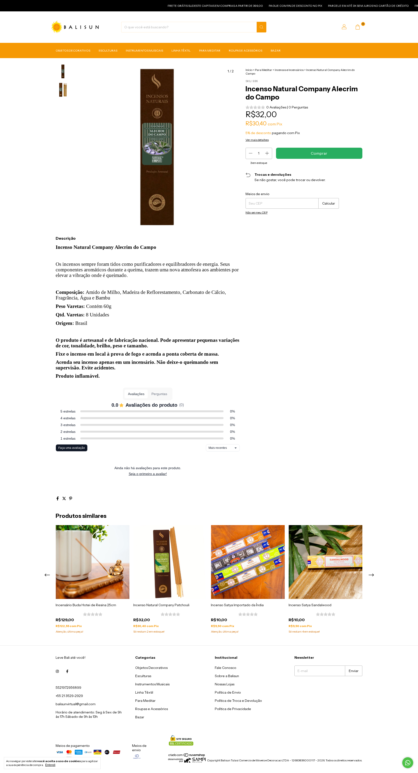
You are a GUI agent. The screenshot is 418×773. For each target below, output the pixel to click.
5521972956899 (68, 687)
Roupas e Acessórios (245, 50)
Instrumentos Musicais (144, 50)
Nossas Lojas (224, 684)
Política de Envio (228, 692)
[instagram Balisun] (57, 671)
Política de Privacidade (233, 709)
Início (249, 70)
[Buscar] (261, 27)
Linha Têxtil (181, 50)
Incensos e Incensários (289, 70)
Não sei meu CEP (257, 212)
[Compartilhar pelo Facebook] (58, 498)
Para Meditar (209, 50)
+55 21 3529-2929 (69, 696)
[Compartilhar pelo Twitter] (64, 498)
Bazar (276, 50)
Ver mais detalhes (257, 140)
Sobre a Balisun (227, 676)
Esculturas (108, 50)
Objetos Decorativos (73, 50)
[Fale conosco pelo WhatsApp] (407, 762)
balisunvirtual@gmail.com (76, 704)
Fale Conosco (225, 668)
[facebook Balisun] (67, 671)
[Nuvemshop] (187, 756)
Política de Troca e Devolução (238, 700)
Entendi (50, 765)
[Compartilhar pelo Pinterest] (71, 498)
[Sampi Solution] (187, 761)
